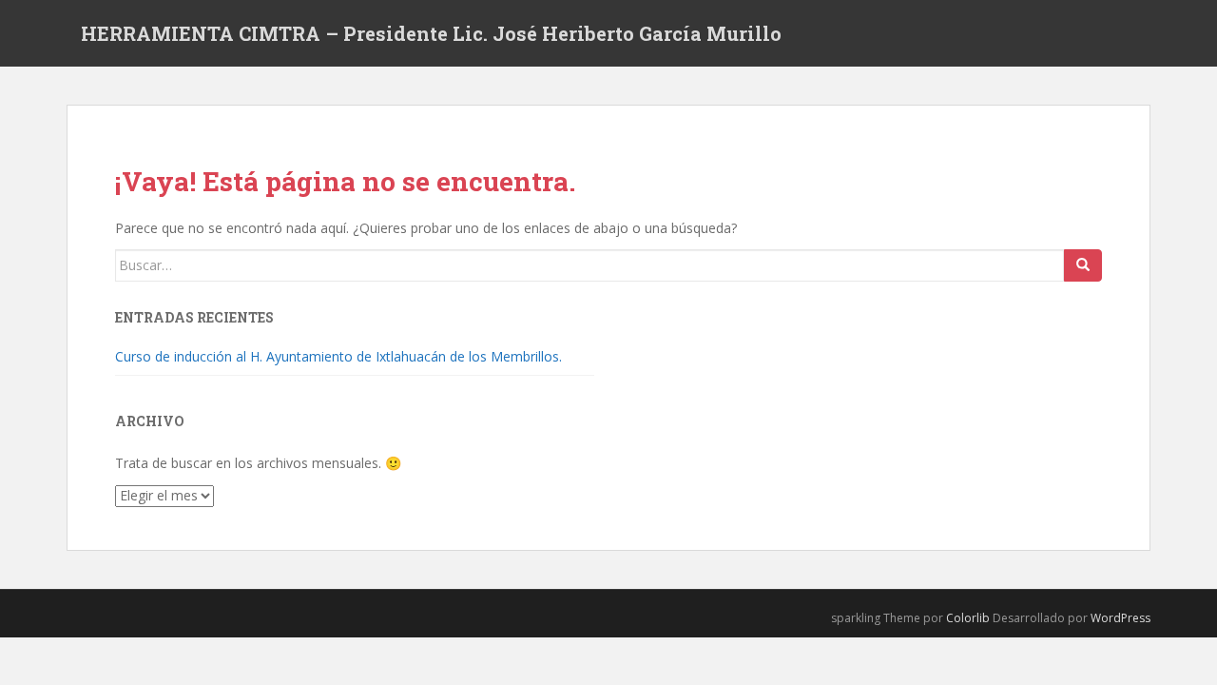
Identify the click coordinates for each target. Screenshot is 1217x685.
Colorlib (968, 618)
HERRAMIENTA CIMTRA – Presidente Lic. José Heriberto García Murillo (431, 33)
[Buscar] (1083, 265)
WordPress (1120, 618)
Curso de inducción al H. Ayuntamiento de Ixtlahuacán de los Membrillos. (338, 356)
